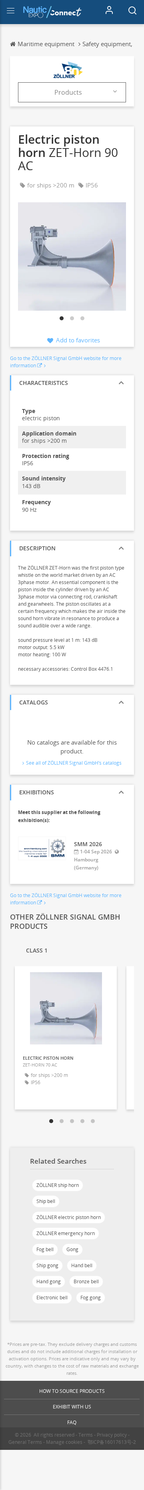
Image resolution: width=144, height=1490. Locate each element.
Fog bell (45, 1249)
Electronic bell (52, 1297)
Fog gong (90, 1297)
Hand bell (81, 1265)
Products (68, 92)
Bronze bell (86, 1281)
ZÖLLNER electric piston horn (68, 1217)
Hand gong (48, 1281)
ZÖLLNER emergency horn (65, 1233)
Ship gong (47, 1265)
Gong (72, 1249)
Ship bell (45, 1201)
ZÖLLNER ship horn (57, 1185)
